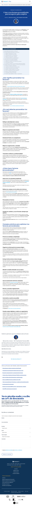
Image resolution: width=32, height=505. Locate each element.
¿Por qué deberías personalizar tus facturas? (11, 52)
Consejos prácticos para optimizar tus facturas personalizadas (14, 64)
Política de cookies (21, 491)
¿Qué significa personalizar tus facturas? (11, 51)
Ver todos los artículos (15, 359)
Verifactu (3, 477)
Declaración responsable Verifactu (16, 492)
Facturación (6, 4)
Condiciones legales (7, 491)
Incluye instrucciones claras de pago (11, 68)
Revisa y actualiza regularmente (10, 71)
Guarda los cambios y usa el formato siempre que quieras (14, 63)
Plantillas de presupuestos (6, 485)
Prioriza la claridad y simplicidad (10, 65)
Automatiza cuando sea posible (10, 72)
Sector (3, 430)
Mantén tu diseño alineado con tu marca (11, 69)
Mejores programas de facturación (8, 479)
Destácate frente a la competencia (10, 55)
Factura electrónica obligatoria (7, 482)
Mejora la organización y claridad (10, 56)
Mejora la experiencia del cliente (10, 54)
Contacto (16, 468)
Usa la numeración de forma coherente (11, 70)
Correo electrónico (5, 422)
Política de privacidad (14, 491)
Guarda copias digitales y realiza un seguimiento (13, 73)
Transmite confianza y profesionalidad (11, 57)
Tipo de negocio (4, 434)
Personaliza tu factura (8, 62)
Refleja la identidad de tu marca (10, 53)
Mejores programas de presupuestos (8, 480)
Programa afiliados (16, 473)
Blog (2, 4)
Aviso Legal (26, 491)
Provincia (3, 426)
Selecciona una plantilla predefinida (11, 60)
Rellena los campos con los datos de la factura (12, 61)
